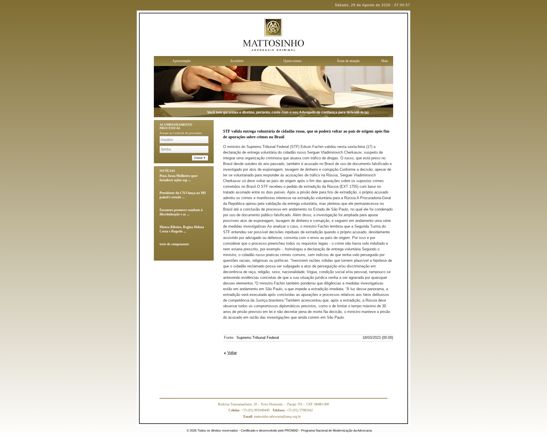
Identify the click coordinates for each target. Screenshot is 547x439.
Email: (248, 417)
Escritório (237, 61)
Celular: (234, 410)
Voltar (232, 353)
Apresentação (181, 61)
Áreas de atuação (348, 61)
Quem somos (292, 61)
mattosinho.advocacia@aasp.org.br (272, 417)
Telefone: (279, 410)
